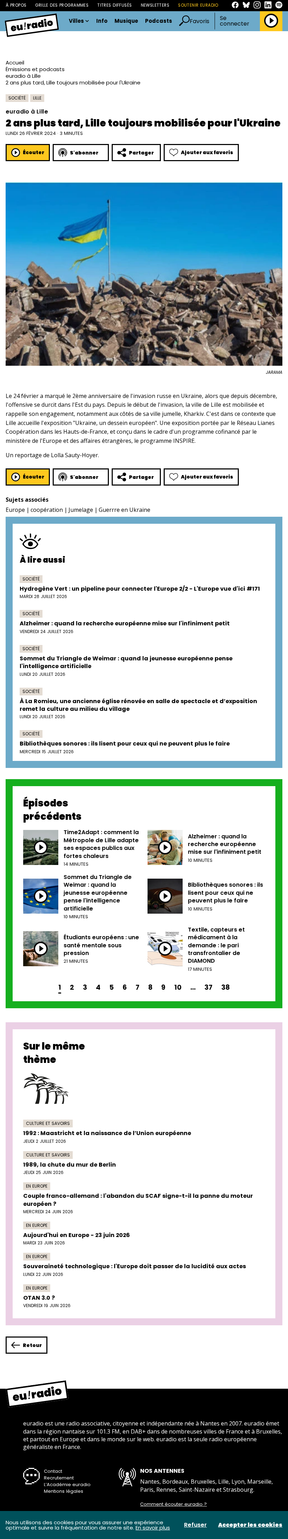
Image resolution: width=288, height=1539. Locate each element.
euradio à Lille (23, 76)
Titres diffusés (114, 5)
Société (17, 98)
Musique (126, 21)
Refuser (195, 1525)
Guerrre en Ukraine (124, 510)
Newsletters (155, 5)
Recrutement (59, 1478)
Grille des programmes (62, 5)
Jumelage (80, 510)
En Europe (36, 1186)
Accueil (15, 62)
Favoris (199, 21)
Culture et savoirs (48, 1123)
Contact (53, 1471)
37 (208, 987)
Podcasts (158, 21)
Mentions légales (63, 1491)
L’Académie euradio (67, 1484)
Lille (37, 98)
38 (225, 987)
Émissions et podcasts (35, 69)
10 (178, 987)
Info (101, 21)
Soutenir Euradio (198, 5)
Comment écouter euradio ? (173, 1504)
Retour (32, 1345)
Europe (15, 510)
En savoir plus (153, 1527)
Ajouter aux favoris (207, 152)
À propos (16, 5)
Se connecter (234, 21)
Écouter (33, 152)
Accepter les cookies (250, 1525)
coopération (47, 510)
